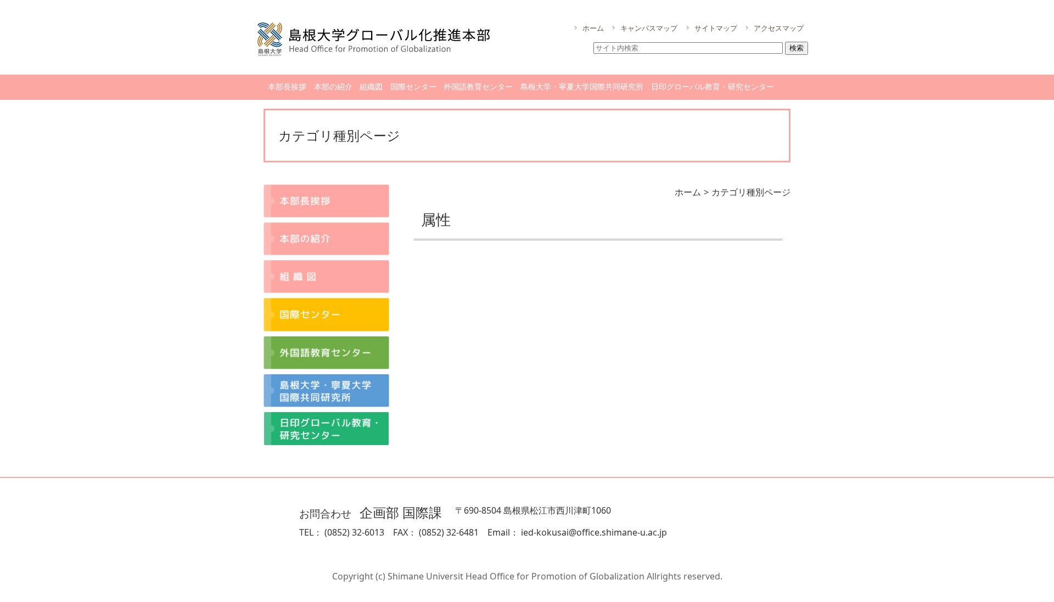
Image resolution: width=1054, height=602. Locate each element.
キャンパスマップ (648, 28)
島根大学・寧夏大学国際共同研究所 (581, 86)
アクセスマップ (779, 28)
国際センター (413, 86)
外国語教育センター (478, 86)
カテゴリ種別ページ (750, 192)
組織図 (371, 86)
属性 (436, 219)
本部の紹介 (333, 86)
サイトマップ (715, 28)
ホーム (593, 28)
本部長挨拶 (287, 86)
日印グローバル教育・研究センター (712, 86)
